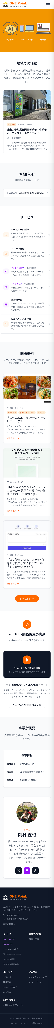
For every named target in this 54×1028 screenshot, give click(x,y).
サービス (24, 1023)
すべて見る (25, 598)
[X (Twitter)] (18, 870)
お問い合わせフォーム (13, 1005)
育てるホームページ (12, 954)
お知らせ (7, 977)
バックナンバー (36, 982)
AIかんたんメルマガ (38, 977)
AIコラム (7, 992)
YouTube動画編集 (11, 964)
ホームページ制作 (11, 949)
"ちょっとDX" (9, 939)
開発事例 (7, 982)
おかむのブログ (10, 987)
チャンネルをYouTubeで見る (25, 705)
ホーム (14, 1023)
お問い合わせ (37, 1023)
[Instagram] (27, 870)
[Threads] (35, 870)
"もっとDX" (8, 944)
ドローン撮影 (9, 959)
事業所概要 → (9, 924)
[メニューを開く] (48, 4)
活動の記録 (34, 939)
